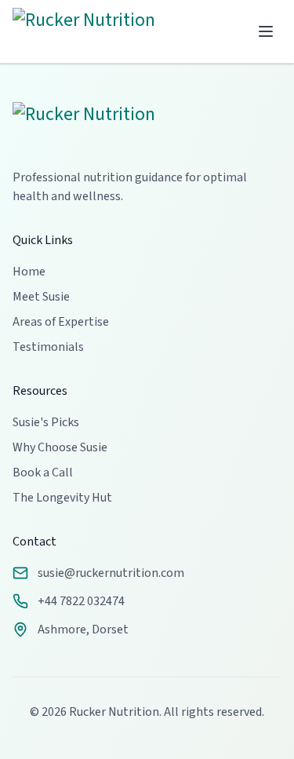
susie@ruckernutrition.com (111, 573)
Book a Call (43, 472)
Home (29, 271)
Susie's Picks (46, 422)
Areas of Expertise (61, 321)
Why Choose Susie (60, 447)
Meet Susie (41, 296)
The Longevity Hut (62, 497)
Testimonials (48, 347)
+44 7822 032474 (81, 601)
